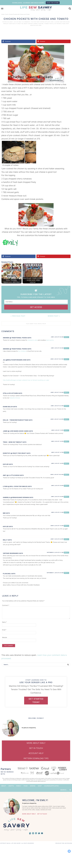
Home (2, 14)
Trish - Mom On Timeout (12, 442)
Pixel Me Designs (67, 843)
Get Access (36, 307)
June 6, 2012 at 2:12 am (57, 512)
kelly (5, 540)
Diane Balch (8, 406)
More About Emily (36, 743)
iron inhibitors (22, 351)
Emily (20, 22)
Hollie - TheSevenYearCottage (15, 420)
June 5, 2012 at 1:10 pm (57, 430)
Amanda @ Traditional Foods (15, 338)
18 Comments (26, 22)
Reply (66, 337)
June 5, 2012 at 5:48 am (57, 336)
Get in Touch (36, 748)
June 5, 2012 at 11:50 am (56, 392)
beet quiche (50, 340)
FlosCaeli (7, 573)
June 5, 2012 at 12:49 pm (56, 419)
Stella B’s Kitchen (15, 398)
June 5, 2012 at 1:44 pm (57, 441)
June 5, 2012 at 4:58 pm (57, 496)
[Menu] (2, 8)
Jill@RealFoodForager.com (14, 360)
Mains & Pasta (42, 323)
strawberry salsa (32, 340)
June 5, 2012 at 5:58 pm (57, 485)
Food (6, 14)
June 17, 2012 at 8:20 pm (56, 539)
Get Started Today (36, 700)
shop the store (53, 2)
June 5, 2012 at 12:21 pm (57, 405)
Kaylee (6, 464)
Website (4, 637)
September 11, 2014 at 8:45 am (55, 572)
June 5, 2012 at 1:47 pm (57, 452)
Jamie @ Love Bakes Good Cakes (16, 431)
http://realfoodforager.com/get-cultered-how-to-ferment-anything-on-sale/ (26, 380)
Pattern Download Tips (36, 758)
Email (4, 630)
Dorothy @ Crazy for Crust (14, 453)
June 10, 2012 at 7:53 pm (56, 525)
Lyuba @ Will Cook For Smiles (15, 486)
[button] (68, 47)
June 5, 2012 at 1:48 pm (57, 463)
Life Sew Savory (36, 8)
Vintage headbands (11, 553)
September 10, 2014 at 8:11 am (55, 552)
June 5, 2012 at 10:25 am (56, 358)
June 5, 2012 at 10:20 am (56, 474)
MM (4, 513)
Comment (5, 605)
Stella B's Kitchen (10, 393)
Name (4, 622)
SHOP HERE (38, 25)
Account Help (36, 753)
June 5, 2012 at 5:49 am (57, 347)
